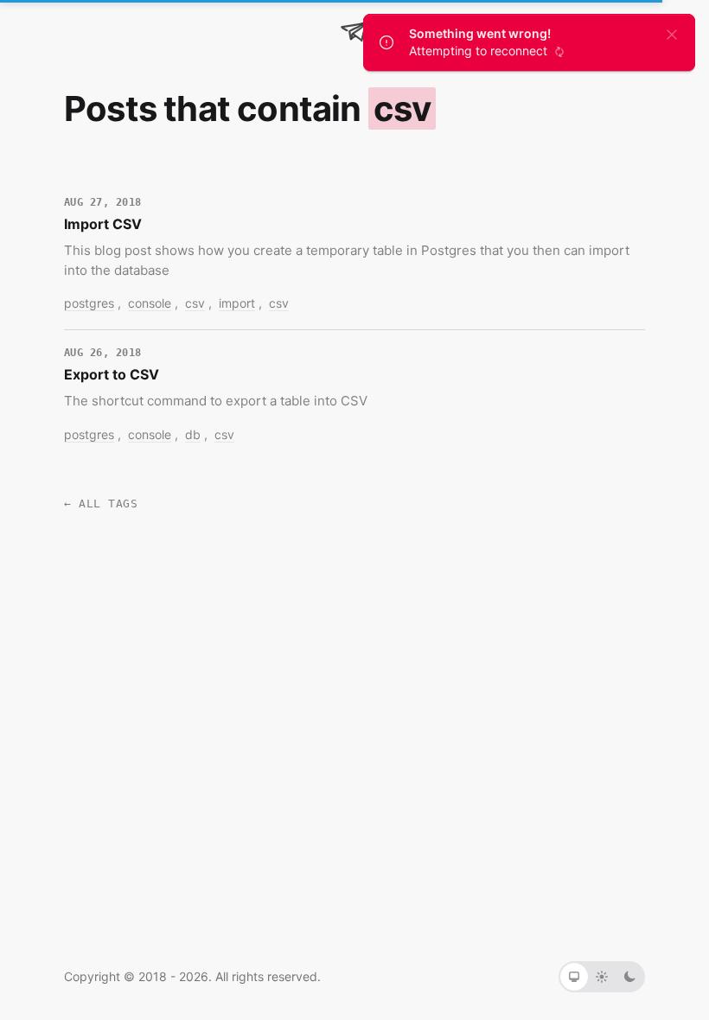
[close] (671, 34)
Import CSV (103, 224)
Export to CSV (111, 374)
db (193, 434)
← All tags (100, 504)
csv (195, 303)
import (237, 303)
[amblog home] (354, 31)
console (149, 303)
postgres (89, 303)
